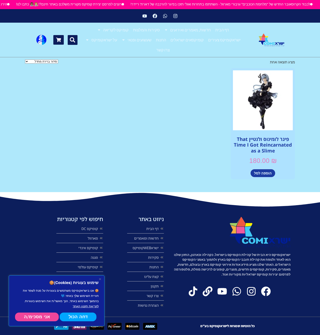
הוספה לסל (263, 173)
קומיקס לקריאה (116, 29)
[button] (72, 40)
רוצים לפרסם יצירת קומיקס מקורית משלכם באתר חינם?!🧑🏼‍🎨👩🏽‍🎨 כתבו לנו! (74, 4)
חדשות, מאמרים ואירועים (190, 29)
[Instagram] (175, 15)
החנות (161, 39)
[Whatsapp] (165, 15)
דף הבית (222, 29)
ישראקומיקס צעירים (224, 39)
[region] (56, 300)
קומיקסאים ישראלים (187, 39)
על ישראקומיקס (104, 39)
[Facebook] (155, 15)
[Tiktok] (193, 291)
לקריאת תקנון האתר (86, 306)
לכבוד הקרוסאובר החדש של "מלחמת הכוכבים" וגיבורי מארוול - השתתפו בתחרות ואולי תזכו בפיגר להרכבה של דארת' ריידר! (225, 4)
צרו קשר (163, 49)
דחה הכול (78, 316)
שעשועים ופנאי (140, 39)
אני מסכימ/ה (37, 316)
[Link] (207, 291)
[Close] (100, 279)
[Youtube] (144, 15)
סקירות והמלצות (146, 29)
